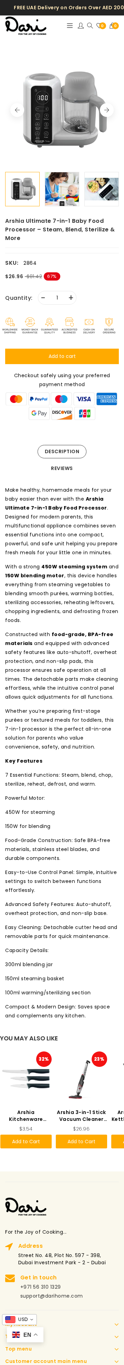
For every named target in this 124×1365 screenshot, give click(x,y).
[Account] (81, 25)
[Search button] (90, 26)
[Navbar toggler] (70, 25)
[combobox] (19, 1319)
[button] (114, 25)
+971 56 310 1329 (40, 1287)
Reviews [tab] (62, 468)
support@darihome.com (51, 1295)
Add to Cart (26, 1141)
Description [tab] (62, 451)
